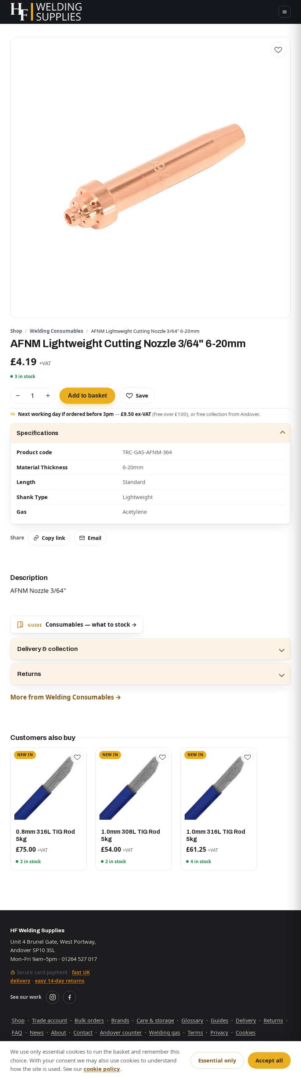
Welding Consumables (56, 331)
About (58, 1032)
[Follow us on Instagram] (52, 997)
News (37, 1032)
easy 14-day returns (59, 980)
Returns (29, 674)
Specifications (37, 433)
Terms (195, 1032)
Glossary (192, 1020)
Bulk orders (89, 1020)
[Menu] (285, 12)
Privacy (219, 1032)
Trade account (49, 1020)
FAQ (17, 1032)
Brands (120, 1020)
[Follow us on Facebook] (69, 997)
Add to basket (87, 395)
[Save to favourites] (278, 49)
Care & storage (155, 1020)
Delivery (246, 1020)
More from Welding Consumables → (65, 697)
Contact (83, 1032)
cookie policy (102, 1068)
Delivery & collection (47, 649)
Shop (16, 331)
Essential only (217, 1060)
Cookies (245, 1032)
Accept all (269, 1060)
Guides (219, 1020)
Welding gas (164, 1032)
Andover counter (121, 1032)
